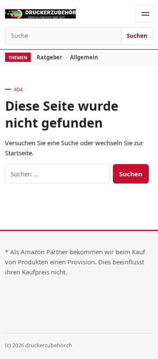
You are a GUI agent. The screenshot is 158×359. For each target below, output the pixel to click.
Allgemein (84, 57)
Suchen (137, 36)
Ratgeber (49, 57)
